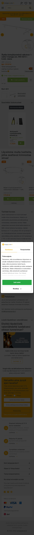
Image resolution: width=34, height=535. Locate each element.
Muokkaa (16, 288)
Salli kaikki (17, 282)
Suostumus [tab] (9, 249)
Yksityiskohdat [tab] (25, 249)
